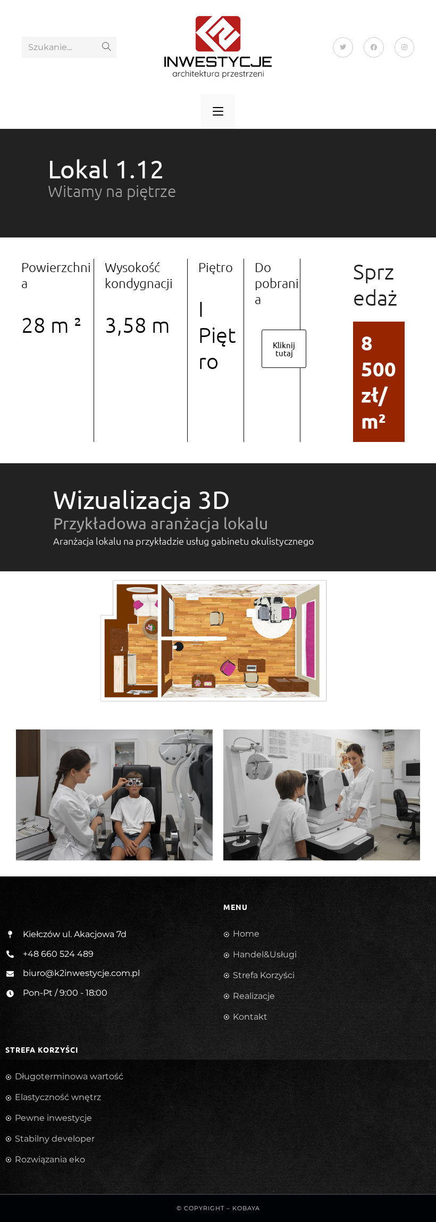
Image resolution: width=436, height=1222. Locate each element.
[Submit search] (106, 47)
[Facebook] (374, 47)
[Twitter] (343, 47)
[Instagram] (404, 47)
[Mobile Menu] (218, 111)
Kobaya (246, 1208)
